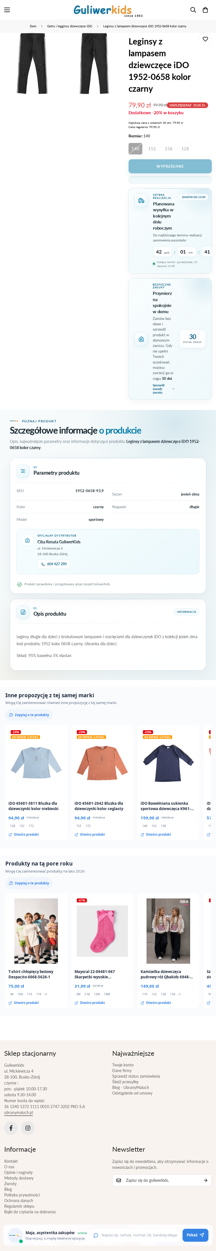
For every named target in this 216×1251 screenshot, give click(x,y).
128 (185, 148)
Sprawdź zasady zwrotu (159, 388)
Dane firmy (122, 1070)
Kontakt (11, 1161)
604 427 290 (57, 564)
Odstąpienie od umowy (132, 1093)
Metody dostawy (18, 1178)
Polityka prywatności (22, 1194)
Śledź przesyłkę (125, 1081)
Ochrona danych (18, 1200)
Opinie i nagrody (18, 1172)
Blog (8, 1189)
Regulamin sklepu (19, 1206)
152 (152, 148)
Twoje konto (123, 1064)
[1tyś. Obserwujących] (28, 1128)
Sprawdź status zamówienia (136, 1076)
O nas (9, 1166)
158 (168, 148)
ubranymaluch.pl (18, 1112)
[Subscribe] (205, 1180)
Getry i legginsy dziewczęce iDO (69, 26)
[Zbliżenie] (51, 45)
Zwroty (10, 1183)
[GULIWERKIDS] (108, 10)
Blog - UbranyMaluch (130, 1087)
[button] (205, 9)
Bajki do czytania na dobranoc (30, 1211)
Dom (33, 26)
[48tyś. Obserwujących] (11, 1128)
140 (135, 148)
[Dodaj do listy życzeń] (205, 39)
